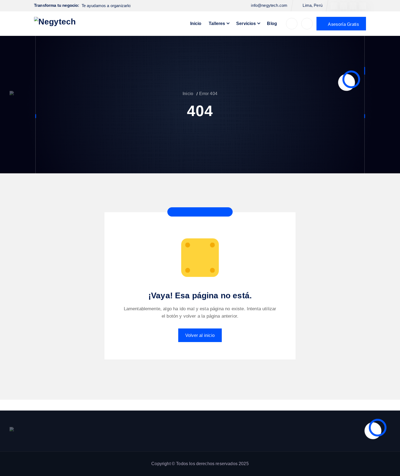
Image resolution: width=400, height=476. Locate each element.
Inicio (196, 23)
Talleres (217, 23)
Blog (272, 23)
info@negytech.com (269, 5)
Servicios (246, 23)
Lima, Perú (312, 5)
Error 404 (208, 93)
